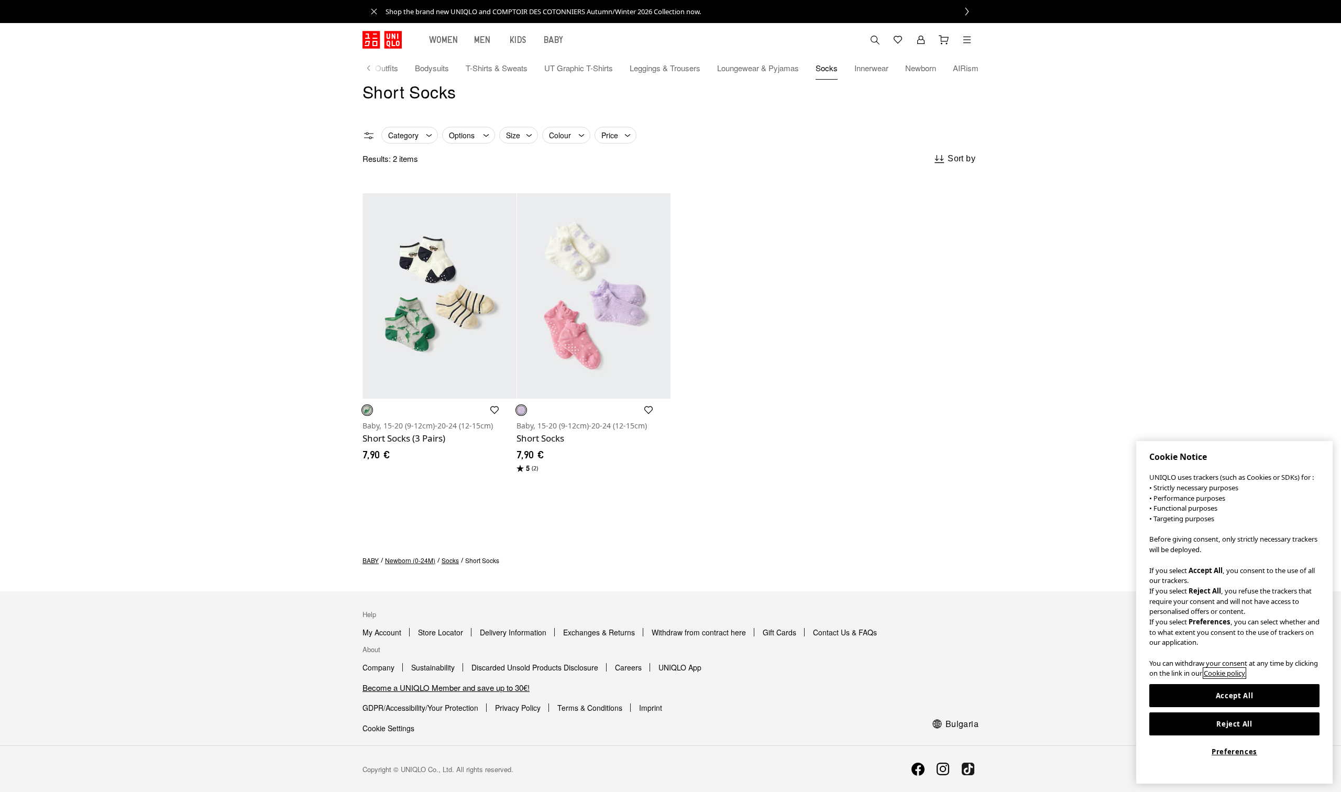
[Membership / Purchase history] (920, 39)
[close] (374, 11)
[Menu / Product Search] (967, 39)
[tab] (443, 39)
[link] (682, 11)
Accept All (1235, 695)
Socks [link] (450, 560)
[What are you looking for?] (874, 39)
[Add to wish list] (494, 410)
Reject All (1234, 724)
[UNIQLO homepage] (382, 39)
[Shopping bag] (943, 39)
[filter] (368, 135)
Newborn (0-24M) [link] (410, 560)
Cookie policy (1224, 673)
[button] (439, 296)
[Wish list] (897, 39)
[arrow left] (374, 68)
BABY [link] (370, 560)
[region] (1234, 612)
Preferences (1234, 751)
